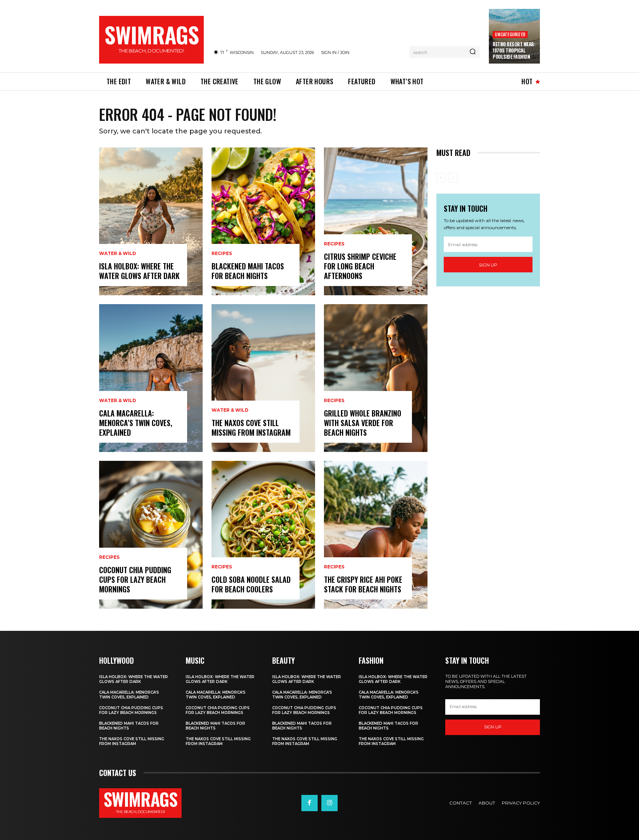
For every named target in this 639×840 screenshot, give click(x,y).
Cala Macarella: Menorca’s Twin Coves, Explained (135, 423)
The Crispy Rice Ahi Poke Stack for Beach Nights (363, 584)
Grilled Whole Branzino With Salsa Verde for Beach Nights (362, 423)
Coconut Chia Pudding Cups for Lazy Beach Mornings (135, 579)
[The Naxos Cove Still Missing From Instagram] (263, 378)
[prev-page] (441, 178)
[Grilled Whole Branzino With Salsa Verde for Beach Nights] (375, 378)
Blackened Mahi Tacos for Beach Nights (248, 271)
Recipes (109, 557)
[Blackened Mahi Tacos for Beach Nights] (263, 221)
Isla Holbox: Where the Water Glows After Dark (139, 271)
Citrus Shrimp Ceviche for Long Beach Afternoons (360, 266)
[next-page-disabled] (452, 178)
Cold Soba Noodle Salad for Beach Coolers (251, 584)
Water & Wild (117, 253)
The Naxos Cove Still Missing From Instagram (251, 427)
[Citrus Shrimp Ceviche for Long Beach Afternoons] (375, 221)
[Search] (473, 52)
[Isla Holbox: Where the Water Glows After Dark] (151, 221)
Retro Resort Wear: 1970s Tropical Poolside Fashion (514, 50)
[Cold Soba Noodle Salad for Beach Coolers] (263, 535)
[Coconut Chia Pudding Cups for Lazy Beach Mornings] (151, 535)
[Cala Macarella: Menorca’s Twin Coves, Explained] (151, 378)
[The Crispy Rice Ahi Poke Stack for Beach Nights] (375, 535)
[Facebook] (309, 803)
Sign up (488, 265)
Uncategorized (510, 34)
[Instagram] (329, 803)
